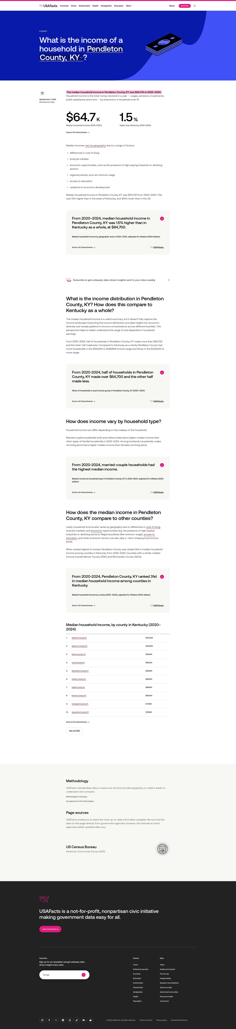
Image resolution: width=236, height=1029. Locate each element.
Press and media (166, 997)
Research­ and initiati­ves (169, 983)
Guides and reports (167, 969)
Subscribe (185, 6)
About (172, 6)
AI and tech (164, 1001)
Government (84, 6)
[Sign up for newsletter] (84, 975)
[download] (162, 219)
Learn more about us (50, 929)
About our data (166, 987)
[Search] (195, 6)
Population (137, 1001)
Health (95, 6)
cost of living (153, 526)
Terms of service (146, 1020)
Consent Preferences (179, 1020)
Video (162, 965)
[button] (81, 53)
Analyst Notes (165, 978)
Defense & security (140, 969)
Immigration (106, 6)
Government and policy (169, 992)
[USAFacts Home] (48, 6)
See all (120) (74, 731)
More (128, 6)
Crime (73, 6)
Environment (138, 983)
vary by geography (95, 145)
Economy (64, 6)
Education (118, 6)
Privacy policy (161, 1020)
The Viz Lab (164, 974)
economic (96, 530)
